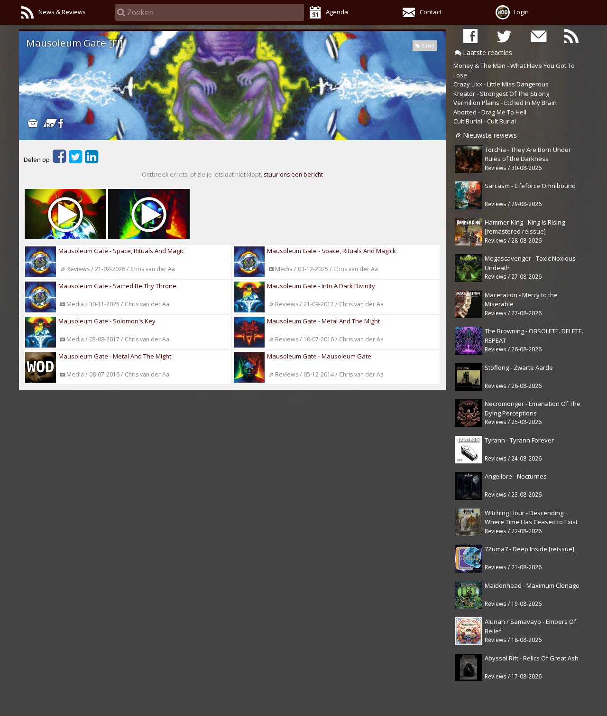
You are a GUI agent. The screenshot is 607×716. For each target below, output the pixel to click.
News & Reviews (62, 12)
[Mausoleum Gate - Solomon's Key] (65, 214)
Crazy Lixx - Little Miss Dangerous (501, 84)
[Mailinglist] (538, 36)
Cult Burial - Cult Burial (484, 121)
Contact (430, 12)
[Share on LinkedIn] (91, 159)
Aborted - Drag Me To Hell (489, 112)
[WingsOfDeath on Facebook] (470, 36)
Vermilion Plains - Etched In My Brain (505, 102)
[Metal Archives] (33, 123)
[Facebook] (60, 123)
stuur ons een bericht (293, 174)
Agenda (337, 12)
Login (521, 12)
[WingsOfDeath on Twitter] (504, 36)
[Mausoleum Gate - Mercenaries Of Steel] (149, 214)
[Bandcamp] (47, 123)
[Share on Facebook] (59, 159)
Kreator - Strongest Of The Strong (501, 93)
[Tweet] (75, 159)
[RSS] (571, 36)
